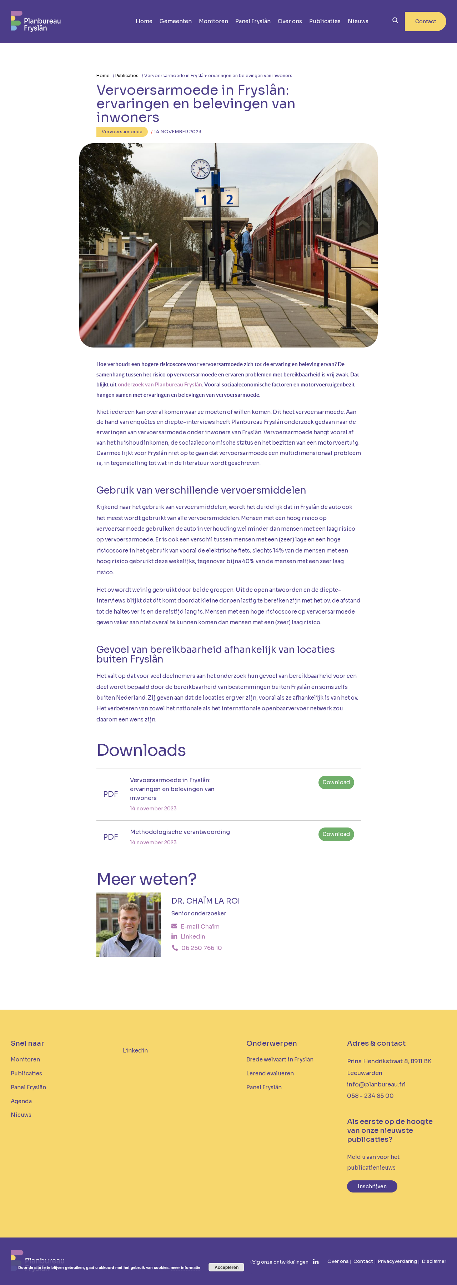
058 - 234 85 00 (370, 1096)
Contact (425, 21)
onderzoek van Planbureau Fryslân (160, 384)
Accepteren (226, 1267)
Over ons (290, 21)
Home (144, 21)
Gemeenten (176, 21)
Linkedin (135, 1050)
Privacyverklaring (397, 1261)
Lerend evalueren (270, 1073)
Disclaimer (434, 1261)
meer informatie (185, 1267)
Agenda (21, 1101)
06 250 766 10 (201, 948)
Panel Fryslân (253, 21)
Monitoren (213, 21)
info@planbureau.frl (376, 1084)
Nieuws (358, 21)
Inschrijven (372, 1186)
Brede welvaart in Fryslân (279, 1059)
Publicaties (325, 21)
